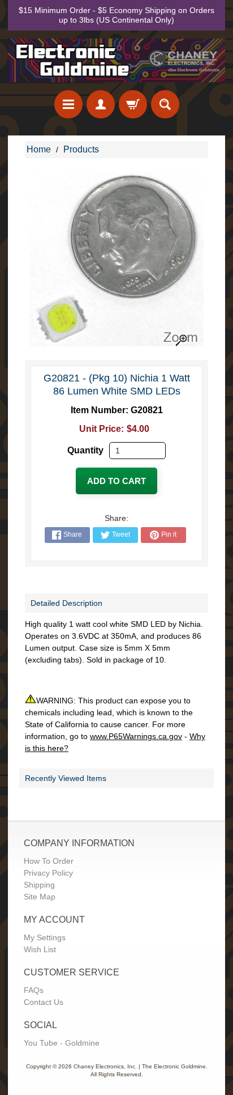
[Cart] (133, 104)
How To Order (49, 860)
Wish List (40, 949)
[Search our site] (165, 104)
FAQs (34, 990)
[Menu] (68, 104)
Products (81, 149)
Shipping (39, 884)
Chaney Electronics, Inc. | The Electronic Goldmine (140, 1066)
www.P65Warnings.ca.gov (136, 736)
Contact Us (43, 1002)
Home (39, 149)
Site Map (39, 896)
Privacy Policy (48, 872)
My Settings (45, 937)
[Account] (101, 104)
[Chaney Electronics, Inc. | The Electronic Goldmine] (116, 60)
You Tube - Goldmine (62, 1042)
